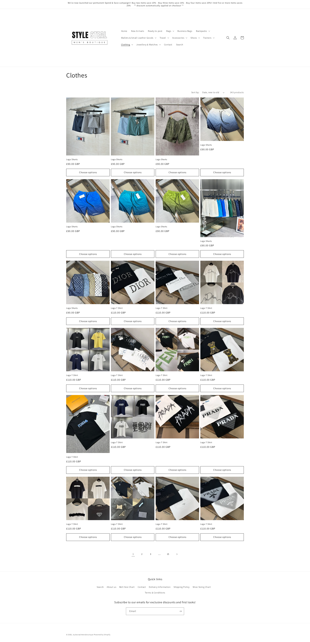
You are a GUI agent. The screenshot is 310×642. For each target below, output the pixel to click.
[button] (170, 31)
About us (111, 587)
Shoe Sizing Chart (202, 587)
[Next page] (176, 554)
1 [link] (133, 554)
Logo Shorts (72, 159)
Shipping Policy (182, 587)
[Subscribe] (180, 611)
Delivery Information (159, 587)
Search (100, 587)
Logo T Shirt (117, 308)
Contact (142, 587)
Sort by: (195, 92)
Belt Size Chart (127, 587)
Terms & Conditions (155, 592)
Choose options (88, 172)
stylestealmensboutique (83, 634)
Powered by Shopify (102, 634)
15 (168, 554)
